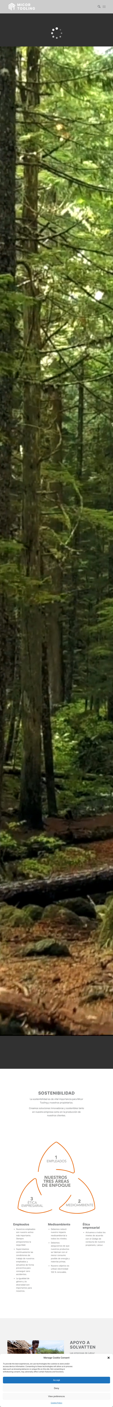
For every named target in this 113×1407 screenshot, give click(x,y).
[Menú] (104, 7)
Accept (56, 1380)
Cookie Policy (56, 1403)
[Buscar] (97, 6)
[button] (108, 1357)
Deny (56, 1388)
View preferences (56, 1396)
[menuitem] (97, 6)
